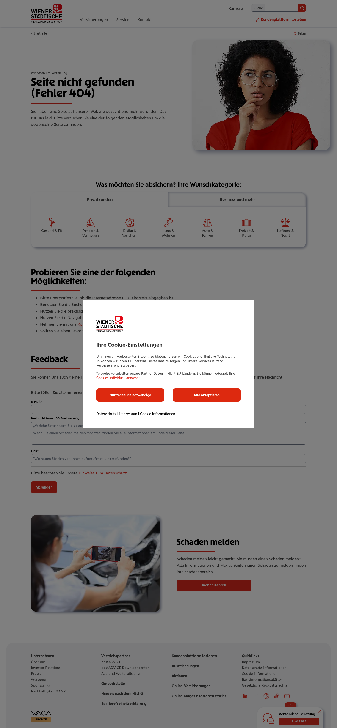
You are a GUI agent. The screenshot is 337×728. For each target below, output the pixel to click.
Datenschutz (106, 414)
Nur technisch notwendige (130, 395)
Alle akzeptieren (207, 395)
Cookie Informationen (157, 414)
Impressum (128, 414)
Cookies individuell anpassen (118, 378)
